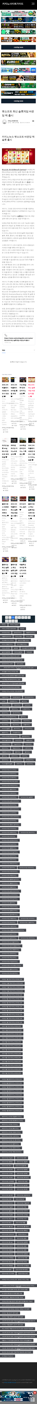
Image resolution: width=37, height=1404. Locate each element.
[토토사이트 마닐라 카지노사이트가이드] (18, 13)
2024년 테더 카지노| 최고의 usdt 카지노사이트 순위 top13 (18, 668)
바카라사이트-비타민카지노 (10, 785)
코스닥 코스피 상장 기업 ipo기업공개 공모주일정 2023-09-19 (18, 1344)
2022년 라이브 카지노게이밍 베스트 (12, 660)
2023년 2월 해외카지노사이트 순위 (12, 1106)
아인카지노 (26, 721)
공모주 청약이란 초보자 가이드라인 (12, 1305)
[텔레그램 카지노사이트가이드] (18, 47)
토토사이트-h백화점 (7, 1258)
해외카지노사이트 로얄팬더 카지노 (12, 1116)
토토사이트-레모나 (7, 1219)
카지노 (4, 625)
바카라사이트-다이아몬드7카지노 (11, 965)
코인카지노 (30, 764)
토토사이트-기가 (21, 1219)
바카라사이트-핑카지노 (8, 867)
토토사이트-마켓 (22, 1258)
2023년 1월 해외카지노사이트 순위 (12, 1110)
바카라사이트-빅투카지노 (9, 832)
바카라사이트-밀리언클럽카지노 (11, 946)
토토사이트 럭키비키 (23, 1177)
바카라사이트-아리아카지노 (10, 871)
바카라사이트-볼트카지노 (9, 789)
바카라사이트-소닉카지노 (9, 813)
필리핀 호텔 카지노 (23, 640)
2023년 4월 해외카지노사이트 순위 (12, 1099)
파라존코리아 (16, 697)
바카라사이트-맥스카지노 (9, 957)
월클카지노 (5, 732)
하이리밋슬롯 (6, 728)
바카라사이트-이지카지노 (9, 828)
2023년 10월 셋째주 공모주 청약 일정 (12, 1317)
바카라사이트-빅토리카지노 (10, 907)
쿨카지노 (27, 752)
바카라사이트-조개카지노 (9, 778)
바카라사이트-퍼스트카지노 (10, 973)
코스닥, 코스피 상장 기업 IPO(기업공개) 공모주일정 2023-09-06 (18, 1348)
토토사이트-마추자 (22, 1211)
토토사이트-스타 (23, 1273)
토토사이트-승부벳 (22, 1242)
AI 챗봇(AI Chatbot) (7, 1356)
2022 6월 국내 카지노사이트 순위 (11, 1053)
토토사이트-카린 (21, 1207)
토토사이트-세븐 (21, 1246)
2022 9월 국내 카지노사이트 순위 (11, 1042)
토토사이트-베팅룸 (7, 1266)
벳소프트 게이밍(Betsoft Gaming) (14, 169)
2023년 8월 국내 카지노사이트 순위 (12, 999)
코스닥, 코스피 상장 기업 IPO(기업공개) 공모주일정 (16, 1352)
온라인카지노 (18, 632)
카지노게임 (18, 636)
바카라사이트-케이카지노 (9, 860)
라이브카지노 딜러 (23, 505)
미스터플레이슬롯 (7, 764)
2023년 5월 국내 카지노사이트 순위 (12, 1010)
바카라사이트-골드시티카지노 (10, 801)
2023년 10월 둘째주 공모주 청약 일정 (12, 1325)
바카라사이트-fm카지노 (8, 922)
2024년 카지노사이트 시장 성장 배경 (12, 691)
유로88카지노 (13, 701)
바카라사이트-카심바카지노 (10, 961)
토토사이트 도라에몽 (8, 1181)
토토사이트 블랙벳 (7, 1185)
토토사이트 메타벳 (22, 1189)
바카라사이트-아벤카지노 (9, 918)
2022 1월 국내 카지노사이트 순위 (11, 1073)
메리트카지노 (6, 705)
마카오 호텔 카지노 (7, 644)
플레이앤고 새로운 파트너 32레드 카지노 (5, 510)
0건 (10, 122)
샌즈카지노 (14, 756)
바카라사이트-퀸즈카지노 (9, 856)
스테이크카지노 (17, 760)
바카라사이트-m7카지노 (28, 918)
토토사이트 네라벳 (22, 1173)
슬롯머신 (20, 216)
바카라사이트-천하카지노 (9, 954)
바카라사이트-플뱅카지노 (9, 848)
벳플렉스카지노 (6, 752)
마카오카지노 (28, 728)
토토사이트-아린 (6, 1199)
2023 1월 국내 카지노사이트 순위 (11, 1026)
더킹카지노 (17, 705)
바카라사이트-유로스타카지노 (10, 817)
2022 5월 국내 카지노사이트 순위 (11, 1057)
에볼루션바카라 (6, 636)
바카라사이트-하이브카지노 (10, 899)
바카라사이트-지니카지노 (9, 770)
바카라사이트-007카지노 (28, 938)
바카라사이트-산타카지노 (9, 793)
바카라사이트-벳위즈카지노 (10, 864)
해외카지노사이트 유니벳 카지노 (11, 1140)
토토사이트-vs (22, 1234)
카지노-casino (14, 625)
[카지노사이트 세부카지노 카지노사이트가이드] (18, 19)
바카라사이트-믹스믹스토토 (10, 781)
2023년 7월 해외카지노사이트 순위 (12, 1087)
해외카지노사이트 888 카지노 (10, 1128)
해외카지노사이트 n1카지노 (10, 1124)
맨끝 (16, 621)
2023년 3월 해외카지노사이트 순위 (12, 1103)
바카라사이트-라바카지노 (9, 774)
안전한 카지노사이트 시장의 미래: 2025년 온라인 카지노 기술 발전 (18, 1286)
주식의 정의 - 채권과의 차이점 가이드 (12, 1297)
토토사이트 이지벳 (7, 1173)
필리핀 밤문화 (6, 652)
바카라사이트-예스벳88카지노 (10, 950)
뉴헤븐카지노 (26, 709)
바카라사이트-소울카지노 (27, 922)
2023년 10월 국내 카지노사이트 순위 (12, 991)
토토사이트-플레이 (7, 1211)
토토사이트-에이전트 (22, 1269)
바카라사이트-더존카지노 (9, 926)
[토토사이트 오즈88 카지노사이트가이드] (18, 85)
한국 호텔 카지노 (22, 644)
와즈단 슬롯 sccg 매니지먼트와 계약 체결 (5, 451)
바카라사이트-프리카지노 (9, 797)
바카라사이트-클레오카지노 (10, 911)
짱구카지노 (17, 728)
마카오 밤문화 (18, 652)
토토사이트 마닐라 (7, 1158)
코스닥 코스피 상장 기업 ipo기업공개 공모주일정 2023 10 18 (18, 1321)
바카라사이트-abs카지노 (28, 832)
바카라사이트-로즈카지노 (9, 805)
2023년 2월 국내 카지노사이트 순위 (12, 1022)
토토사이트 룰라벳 (21, 1166)
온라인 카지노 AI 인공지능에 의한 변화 (13, 683)
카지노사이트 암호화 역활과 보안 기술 (13, 675)
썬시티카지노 (16, 713)
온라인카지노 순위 (7, 664)
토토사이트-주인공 (7, 1230)
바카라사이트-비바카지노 (27, 867)
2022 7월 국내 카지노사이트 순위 (11, 1050)
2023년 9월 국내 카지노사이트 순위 (12, 995)
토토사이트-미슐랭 (7, 1207)
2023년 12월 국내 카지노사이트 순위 (12, 983)
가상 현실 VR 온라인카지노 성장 (23, 389)
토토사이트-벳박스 (22, 1230)
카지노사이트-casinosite (9, 628)
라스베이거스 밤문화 (28, 648)
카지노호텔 (29, 636)
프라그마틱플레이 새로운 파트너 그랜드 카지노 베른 (31, 452)
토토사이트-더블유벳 (23, 1203)
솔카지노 (24, 701)
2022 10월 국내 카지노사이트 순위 (11, 1038)
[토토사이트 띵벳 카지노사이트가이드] (18, 32)
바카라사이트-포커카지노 (9, 821)
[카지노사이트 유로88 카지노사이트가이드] (18, 62)
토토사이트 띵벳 (21, 1158)
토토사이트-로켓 (21, 1250)
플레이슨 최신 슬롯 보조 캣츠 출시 (5, 568)
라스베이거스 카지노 (8, 640)
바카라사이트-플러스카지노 (10, 969)
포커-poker (20, 664)
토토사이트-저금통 (7, 1215)
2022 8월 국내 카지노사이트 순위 (11, 1046)
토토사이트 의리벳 (7, 1177)
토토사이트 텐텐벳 (22, 1169)
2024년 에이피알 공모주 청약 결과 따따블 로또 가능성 (17, 1301)
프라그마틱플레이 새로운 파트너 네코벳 (5, 391)
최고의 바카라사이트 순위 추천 (11, 687)
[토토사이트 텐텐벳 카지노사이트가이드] (18, 25)
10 (13, 621)
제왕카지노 (16, 721)
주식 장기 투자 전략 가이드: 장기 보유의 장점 (14, 1289)
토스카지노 (5, 725)
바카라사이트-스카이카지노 (10, 895)
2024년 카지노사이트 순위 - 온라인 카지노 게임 (15, 1279)
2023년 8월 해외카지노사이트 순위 (12, 1083)
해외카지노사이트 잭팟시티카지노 (12, 1152)
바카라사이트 (6, 632)
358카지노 (19, 764)
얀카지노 (24, 756)
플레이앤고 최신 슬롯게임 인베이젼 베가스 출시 (31, 511)
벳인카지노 (5, 748)
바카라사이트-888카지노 (9, 887)
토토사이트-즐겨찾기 (23, 1226)
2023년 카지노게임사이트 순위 (10, 656)
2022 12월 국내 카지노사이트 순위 (11, 1030)
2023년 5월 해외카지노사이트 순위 (12, 1095)
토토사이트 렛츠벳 (7, 1169)
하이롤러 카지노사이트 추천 (10, 672)
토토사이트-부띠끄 (7, 1254)
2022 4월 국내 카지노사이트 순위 (11, 1061)
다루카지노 (28, 748)
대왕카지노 (5, 697)
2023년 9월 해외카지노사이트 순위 (12, 1079)
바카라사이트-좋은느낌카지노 (10, 824)
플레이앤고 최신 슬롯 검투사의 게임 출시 (14, 570)
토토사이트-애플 (20, 1222)
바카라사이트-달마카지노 (9, 938)
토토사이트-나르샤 (7, 1246)
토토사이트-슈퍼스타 (8, 1234)
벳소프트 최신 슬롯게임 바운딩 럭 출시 (31, 391)
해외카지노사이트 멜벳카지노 (10, 1144)
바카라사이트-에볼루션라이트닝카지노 (13, 930)
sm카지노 (27, 705)
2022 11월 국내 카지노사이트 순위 (11, 1034)
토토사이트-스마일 (22, 1215)
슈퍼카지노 (5, 721)
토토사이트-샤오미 (7, 1238)
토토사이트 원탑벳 (22, 1162)
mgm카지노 (17, 744)
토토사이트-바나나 (7, 1203)
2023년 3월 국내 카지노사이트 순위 (12, 1018)
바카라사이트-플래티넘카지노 (10, 879)
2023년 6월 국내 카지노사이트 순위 (12, 1007)
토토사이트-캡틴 (6, 1269)
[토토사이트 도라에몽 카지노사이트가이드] (18, 70)
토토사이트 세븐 (22, 1181)
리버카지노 (18, 740)
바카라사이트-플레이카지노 (10, 883)
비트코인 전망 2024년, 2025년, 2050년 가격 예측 (15, 1309)
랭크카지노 (5, 713)
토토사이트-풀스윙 (7, 1226)
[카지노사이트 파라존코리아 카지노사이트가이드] (18, 77)
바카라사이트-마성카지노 (9, 844)
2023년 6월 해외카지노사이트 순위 (12, 1091)
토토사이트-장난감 (7, 1262)
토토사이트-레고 (6, 1222)
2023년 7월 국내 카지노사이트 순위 (12, 1003)
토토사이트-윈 (20, 1199)
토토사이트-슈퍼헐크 (23, 1266)
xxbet (3, 701)
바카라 (22, 628)
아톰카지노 (26, 725)
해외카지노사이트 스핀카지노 (10, 1136)
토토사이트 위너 (6, 1166)
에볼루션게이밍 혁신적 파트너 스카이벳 (23, 570)
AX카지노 (4, 709)
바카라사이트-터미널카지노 (10, 852)
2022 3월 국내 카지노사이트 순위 (11, 1065)
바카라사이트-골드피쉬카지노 (10, 891)
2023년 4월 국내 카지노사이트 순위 (12, 1014)
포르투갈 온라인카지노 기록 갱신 (23, 449)
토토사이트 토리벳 (7, 1189)
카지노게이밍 (6, 648)
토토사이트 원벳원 (7, 1162)
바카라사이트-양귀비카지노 (10, 840)
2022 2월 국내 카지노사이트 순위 (11, 1069)
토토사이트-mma (22, 1262)
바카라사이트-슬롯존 (27, 797)
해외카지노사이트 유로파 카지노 (11, 1132)
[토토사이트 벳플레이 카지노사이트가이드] (18, 39)
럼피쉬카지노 (26, 736)
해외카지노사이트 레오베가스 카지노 (12, 1120)
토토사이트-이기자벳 (8, 1273)
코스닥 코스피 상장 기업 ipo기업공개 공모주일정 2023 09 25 (18, 1337)
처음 (6, 617)
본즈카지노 (5, 760)
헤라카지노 (15, 709)
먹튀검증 (29, 652)
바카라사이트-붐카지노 (8, 903)
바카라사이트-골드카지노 (9, 934)
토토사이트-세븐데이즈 (23, 1195)
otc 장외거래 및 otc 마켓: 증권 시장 (12, 1293)
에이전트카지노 (29, 697)
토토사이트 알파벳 (22, 1185)
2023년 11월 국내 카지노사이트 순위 (12, 987)
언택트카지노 (30, 760)
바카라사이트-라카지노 (8, 836)
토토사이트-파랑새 (7, 1250)
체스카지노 (16, 725)
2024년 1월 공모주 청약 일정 (10, 1313)
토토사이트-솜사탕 (7, 1195)
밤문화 (16, 648)
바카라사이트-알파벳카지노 (10, 914)
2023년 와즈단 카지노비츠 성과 (14, 449)
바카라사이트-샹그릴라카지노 (10, 942)
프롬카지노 (29, 740)
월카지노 (23, 717)
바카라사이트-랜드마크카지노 (10, 809)
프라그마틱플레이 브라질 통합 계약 (14, 389)
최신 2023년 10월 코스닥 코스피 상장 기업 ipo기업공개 (17, 1328)
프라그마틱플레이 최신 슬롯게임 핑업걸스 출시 (14, 510)
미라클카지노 (16, 732)
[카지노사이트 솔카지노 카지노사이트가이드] (18, 55)
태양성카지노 (6, 744)
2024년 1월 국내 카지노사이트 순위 (12, 979)
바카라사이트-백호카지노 (9, 875)
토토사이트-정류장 (22, 1254)
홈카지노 (17, 752)
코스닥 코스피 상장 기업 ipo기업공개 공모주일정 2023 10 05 (18, 1333)
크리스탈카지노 (6, 740)
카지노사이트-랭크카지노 (9, 717)
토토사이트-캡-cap (7, 1242)
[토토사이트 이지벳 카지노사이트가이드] (18, 93)
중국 (28, 182)
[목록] (33, 121)
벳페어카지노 (16, 748)
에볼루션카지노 (30, 632)
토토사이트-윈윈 (21, 1238)
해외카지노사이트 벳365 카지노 (11, 1148)
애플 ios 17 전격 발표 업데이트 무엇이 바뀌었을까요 (16, 1340)
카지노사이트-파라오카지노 (10, 736)
